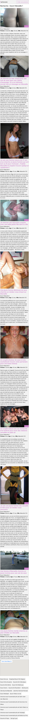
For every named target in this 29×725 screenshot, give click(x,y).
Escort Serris (3, 688)
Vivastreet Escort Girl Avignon (17, 679)
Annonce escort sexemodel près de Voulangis (12, 712)
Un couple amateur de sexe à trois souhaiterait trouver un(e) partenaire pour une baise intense (14, 362)
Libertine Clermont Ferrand (20, 690)
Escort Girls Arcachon (6, 682)
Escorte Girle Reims (5, 685)
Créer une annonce (22, 2)
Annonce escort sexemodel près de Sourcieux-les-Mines (14, 703)
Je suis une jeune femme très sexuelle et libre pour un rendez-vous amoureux (14, 507)
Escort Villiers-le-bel (15, 693)
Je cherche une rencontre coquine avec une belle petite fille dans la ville (14, 223)
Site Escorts (25, 688)
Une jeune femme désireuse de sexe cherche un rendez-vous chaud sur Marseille (13, 292)
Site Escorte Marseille (6, 690)
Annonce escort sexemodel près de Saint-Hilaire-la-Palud (14, 708)
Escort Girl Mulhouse (17, 685)
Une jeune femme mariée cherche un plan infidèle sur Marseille (13, 632)
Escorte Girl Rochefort (15, 688)
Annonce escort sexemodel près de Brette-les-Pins (14, 715)
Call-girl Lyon (13, 718)
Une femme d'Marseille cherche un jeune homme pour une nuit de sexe (13, 572)
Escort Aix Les (4, 679)
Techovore (3, 2)
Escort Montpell (4, 693)
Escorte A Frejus (4, 718)
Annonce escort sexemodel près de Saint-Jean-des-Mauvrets (13, 698)
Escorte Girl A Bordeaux (19, 682)
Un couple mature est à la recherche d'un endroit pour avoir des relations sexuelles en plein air (13, 430)
